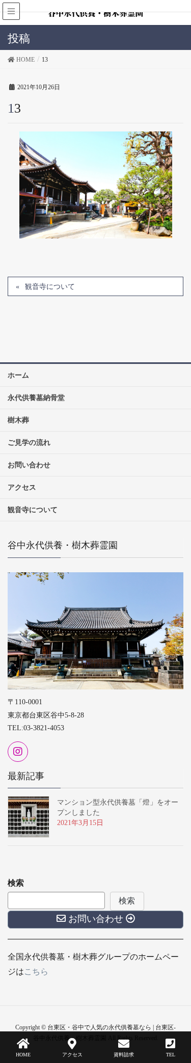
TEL (170, 1054)
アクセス (72, 1054)
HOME (23, 1054)
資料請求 (124, 1054)
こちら (36, 971)
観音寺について (50, 286)
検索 (16, 883)
